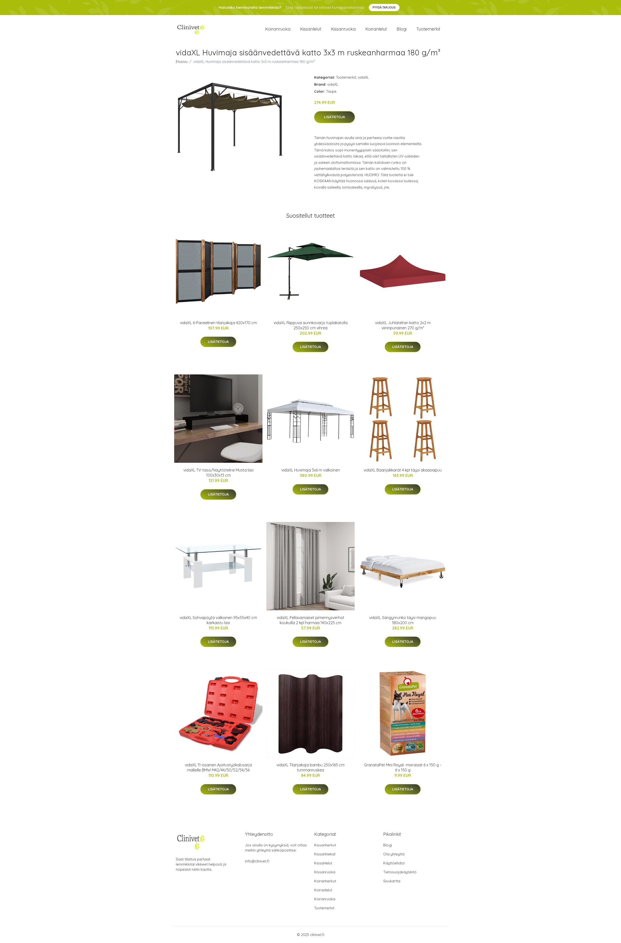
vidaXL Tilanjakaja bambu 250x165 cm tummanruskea (310, 767)
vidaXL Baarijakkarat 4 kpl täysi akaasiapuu (403, 470)
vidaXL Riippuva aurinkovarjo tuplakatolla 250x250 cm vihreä (311, 325)
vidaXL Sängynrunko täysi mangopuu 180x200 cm (402, 620)
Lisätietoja (334, 117)
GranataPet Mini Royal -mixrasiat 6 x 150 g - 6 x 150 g (402, 767)
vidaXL (363, 77)
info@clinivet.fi (257, 861)
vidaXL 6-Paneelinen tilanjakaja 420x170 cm (218, 322)
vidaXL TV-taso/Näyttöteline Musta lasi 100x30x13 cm (218, 473)
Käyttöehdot (394, 863)
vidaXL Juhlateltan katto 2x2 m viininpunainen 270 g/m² (403, 325)
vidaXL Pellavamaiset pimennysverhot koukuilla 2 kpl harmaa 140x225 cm (310, 620)
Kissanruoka (343, 29)
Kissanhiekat (324, 854)
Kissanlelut (310, 29)
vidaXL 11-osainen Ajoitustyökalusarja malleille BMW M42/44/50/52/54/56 (218, 767)
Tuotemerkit (428, 29)
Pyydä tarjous (384, 7)
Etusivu (182, 61)
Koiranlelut (376, 29)
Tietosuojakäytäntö (400, 872)
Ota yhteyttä (393, 854)
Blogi (402, 29)
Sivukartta (391, 881)
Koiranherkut (325, 881)
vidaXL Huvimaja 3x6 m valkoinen (310, 470)
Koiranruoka (277, 29)
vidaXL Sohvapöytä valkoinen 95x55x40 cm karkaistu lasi (218, 620)
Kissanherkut (325, 845)
